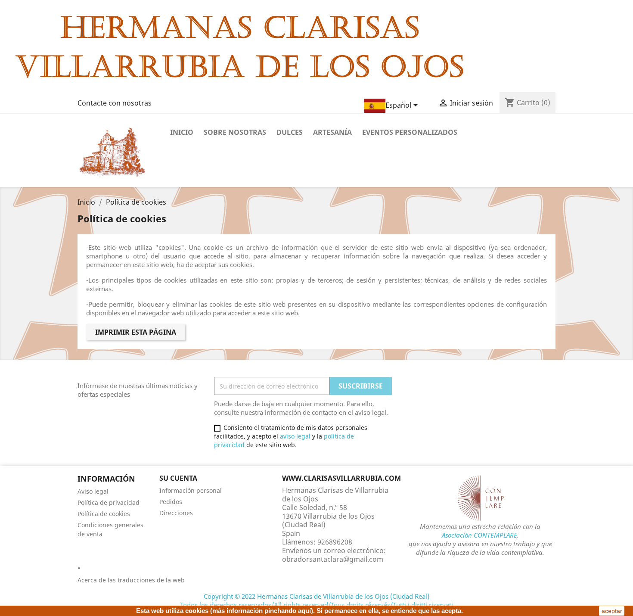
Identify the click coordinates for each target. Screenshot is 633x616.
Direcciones (176, 513)
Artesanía (332, 132)
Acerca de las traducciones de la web (131, 580)
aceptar (612, 610)
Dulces (289, 132)
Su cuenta (178, 478)
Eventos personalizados (409, 132)
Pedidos (170, 502)
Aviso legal (93, 491)
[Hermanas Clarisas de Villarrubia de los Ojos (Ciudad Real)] (239, 45)
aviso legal (295, 436)
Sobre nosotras (235, 132)
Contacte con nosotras (115, 103)
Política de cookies (104, 514)
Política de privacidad (109, 502)
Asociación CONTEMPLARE (479, 535)
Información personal (190, 490)
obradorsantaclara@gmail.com (332, 559)
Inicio (181, 132)
